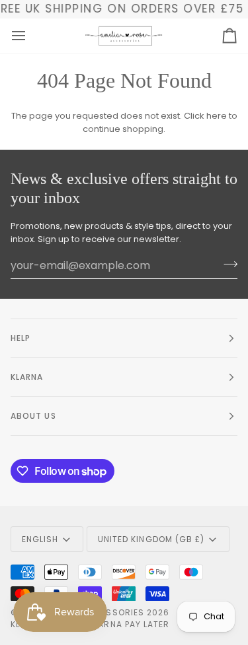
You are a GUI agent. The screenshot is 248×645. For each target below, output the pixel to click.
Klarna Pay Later (129, 624)
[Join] (226, 263)
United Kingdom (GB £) (151, 539)
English (40, 539)
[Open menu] (30, 35)
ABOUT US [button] (33, 415)
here (216, 115)
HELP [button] (20, 338)
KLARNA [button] (27, 377)
